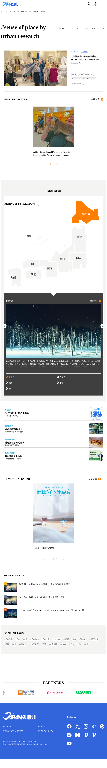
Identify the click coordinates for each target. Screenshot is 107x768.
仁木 (10, 383)
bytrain (63, 644)
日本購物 (35, 639)
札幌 (10, 389)
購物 (74, 74)
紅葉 (86, 644)
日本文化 (46, 639)
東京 (26, 639)
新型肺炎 (94, 639)
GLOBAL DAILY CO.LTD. (13, 731)
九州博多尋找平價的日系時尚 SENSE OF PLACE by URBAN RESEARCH (85, 59)
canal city (89, 74)
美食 (14, 644)
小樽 (61, 383)
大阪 (79, 644)
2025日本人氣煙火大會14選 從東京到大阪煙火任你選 (41, 597)
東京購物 (24, 644)
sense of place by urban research (84, 79)
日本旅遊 (9, 639)
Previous (43, 163)
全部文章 (95, 99)
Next (63, 163)
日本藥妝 (53, 644)
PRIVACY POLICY (45, 731)
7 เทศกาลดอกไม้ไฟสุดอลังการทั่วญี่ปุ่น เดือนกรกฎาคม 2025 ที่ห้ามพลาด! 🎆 (51, 610)
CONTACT (42, 727)
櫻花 (72, 644)
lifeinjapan (57, 639)
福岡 (81, 74)
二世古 (62, 377)
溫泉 (7, 644)
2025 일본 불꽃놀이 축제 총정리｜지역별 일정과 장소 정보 (44, 584)
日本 (18, 639)
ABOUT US (7, 727)
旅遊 (44, 644)
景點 (74, 639)
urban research (78, 83)
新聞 (67, 639)
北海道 (11, 377)
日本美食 (83, 639)
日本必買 (35, 644)
